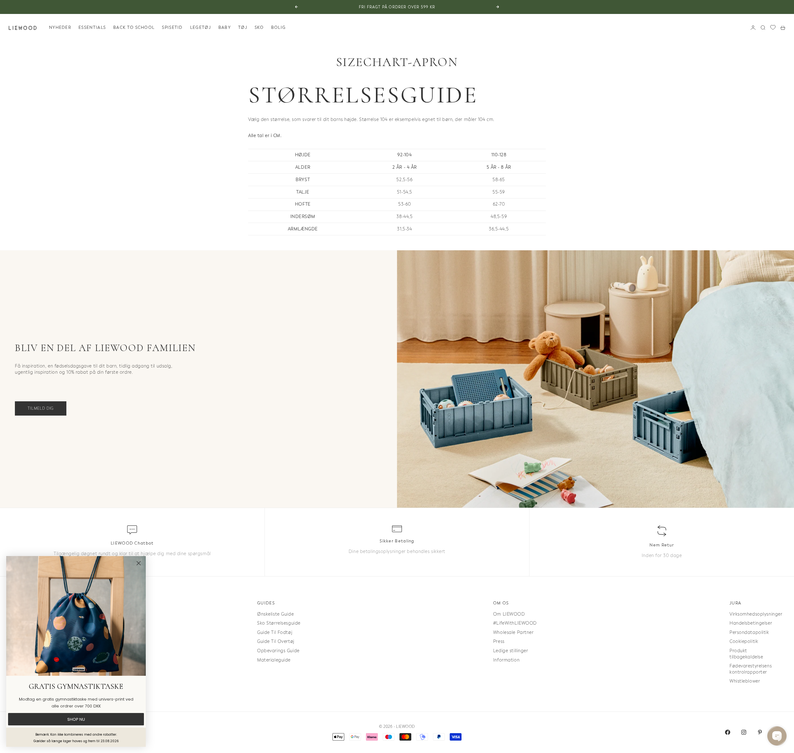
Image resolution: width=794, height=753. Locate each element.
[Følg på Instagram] (744, 732)
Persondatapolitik (749, 632)
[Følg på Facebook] (728, 732)
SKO (259, 27)
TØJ (242, 27)
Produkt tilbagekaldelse (746, 654)
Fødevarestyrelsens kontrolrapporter (750, 669)
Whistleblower (744, 681)
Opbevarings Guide (278, 651)
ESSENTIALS (92, 27)
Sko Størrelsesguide (279, 623)
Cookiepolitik (743, 641)
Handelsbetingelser (750, 623)
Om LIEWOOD (509, 614)
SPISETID (172, 27)
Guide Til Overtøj (275, 641)
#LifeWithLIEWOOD (515, 623)
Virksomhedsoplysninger (755, 614)
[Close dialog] (138, 563)
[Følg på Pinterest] (760, 732)
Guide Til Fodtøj (274, 632)
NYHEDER (60, 27)
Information (506, 660)
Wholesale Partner (513, 632)
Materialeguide (274, 660)
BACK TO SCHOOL (133, 27)
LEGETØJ (200, 27)
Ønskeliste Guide (275, 614)
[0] (772, 27)
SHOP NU (76, 719)
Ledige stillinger (510, 651)
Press (499, 641)
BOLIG (278, 27)
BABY (224, 27)
